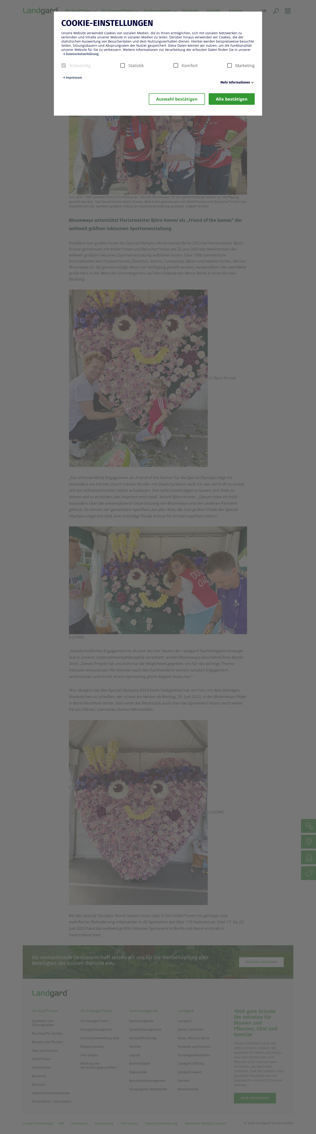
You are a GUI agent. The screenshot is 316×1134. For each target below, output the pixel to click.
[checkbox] (63, 65)
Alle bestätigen (232, 99)
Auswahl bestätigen (177, 99)
